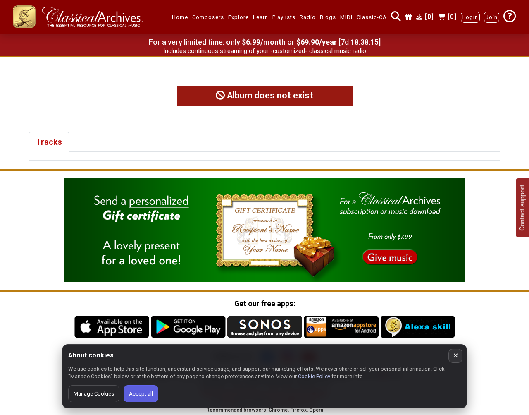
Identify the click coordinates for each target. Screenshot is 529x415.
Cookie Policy (314, 376)
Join (492, 17)
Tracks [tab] (49, 142)
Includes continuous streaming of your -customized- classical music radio (264, 51)
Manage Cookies (94, 394)
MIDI (346, 17)
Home (180, 17)
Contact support (522, 207)
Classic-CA (372, 17)
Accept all (141, 394)
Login (470, 17)
